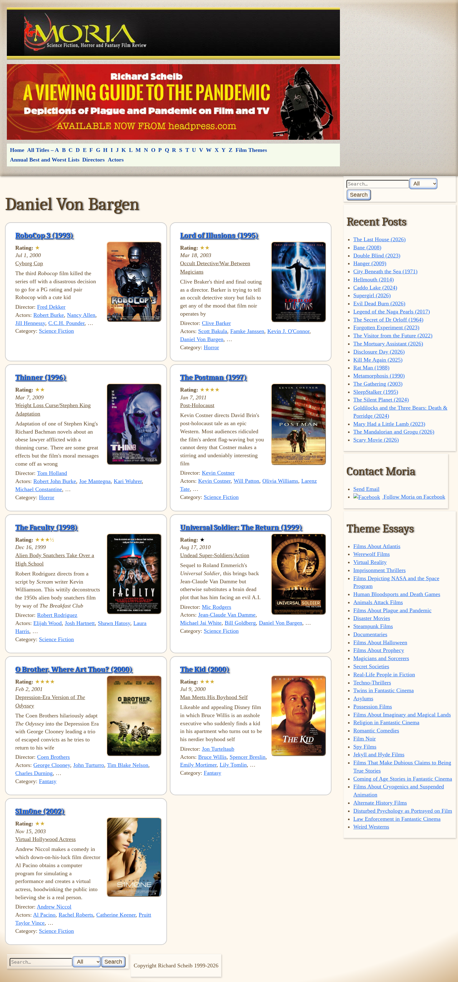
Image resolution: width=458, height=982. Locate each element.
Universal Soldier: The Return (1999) (241, 527)
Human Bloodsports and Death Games (396, 594)
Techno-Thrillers (372, 682)
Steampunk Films (373, 626)
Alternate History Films (380, 803)
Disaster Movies (371, 618)
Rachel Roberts (76, 915)
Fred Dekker (51, 307)
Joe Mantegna (95, 481)
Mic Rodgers (216, 607)
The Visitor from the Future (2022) (392, 335)
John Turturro (88, 765)
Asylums (363, 698)
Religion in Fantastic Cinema (386, 722)
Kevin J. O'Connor (288, 331)
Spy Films (364, 747)
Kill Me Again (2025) (378, 360)
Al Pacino (44, 915)
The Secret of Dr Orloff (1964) (388, 320)
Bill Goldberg (240, 623)
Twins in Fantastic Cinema (383, 690)
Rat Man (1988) (371, 367)
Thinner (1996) (40, 377)
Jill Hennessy (30, 323)
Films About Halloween (380, 642)
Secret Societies (371, 666)
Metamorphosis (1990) (379, 376)
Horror (211, 347)
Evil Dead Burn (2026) (379, 303)
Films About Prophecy (378, 650)
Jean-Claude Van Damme (226, 615)
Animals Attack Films (378, 602)
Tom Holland (52, 473)
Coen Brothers (53, 757)
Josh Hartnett (80, 623)
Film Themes (251, 150)
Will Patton (246, 481)
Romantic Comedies (376, 730)
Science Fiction (56, 331)
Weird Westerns (371, 827)
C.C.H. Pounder (66, 323)
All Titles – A (43, 150)
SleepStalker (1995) (375, 392)
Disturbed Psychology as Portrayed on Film (402, 811)
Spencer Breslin (247, 757)
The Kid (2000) (204, 669)
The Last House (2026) (379, 239)
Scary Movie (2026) (376, 440)
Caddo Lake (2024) (375, 287)
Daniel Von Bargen (201, 339)
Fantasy (47, 781)
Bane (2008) (367, 247)
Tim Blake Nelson (127, 765)
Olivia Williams (280, 481)
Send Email (366, 489)
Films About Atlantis (376, 546)
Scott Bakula (212, 331)
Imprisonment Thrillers (379, 570)
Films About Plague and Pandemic (392, 610)
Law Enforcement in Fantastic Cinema (397, 819)
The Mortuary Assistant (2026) (388, 344)
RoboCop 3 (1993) (44, 235)
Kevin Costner (218, 473)
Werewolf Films (371, 554)
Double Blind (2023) (376, 255)
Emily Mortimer (198, 765)
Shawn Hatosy (114, 623)
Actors (116, 160)
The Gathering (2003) (378, 384)
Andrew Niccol (54, 907)
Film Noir (364, 738)
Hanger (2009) (369, 263)
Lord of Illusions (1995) (219, 235)
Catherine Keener (116, 915)
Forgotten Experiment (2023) (386, 327)
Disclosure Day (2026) (379, 352)
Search (359, 194)
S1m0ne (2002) (39, 811)
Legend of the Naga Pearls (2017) (391, 311)
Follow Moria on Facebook (413, 497)
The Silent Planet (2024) (381, 400)
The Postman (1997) (213, 377)
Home (17, 150)
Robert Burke (48, 315)
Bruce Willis (212, 757)
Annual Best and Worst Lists (44, 160)
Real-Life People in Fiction (384, 674)
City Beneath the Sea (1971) (385, 271)
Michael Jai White (201, 623)
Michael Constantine (38, 489)
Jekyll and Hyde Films (378, 754)
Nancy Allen (81, 315)
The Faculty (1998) (46, 527)
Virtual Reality (370, 562)
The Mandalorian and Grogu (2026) (393, 432)
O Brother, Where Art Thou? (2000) (73, 669)
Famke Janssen (247, 331)
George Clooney (51, 765)
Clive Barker (216, 323)
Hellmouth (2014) (373, 279)
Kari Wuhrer (128, 481)
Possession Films (372, 706)
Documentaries (370, 634)
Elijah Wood (47, 623)
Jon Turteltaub (218, 749)
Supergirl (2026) (372, 295)
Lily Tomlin (233, 765)
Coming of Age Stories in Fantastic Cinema (402, 779)
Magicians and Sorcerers (381, 658)
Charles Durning (34, 773)
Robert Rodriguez (57, 615)
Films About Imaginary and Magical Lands (402, 715)
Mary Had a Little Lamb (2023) (389, 424)
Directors (93, 160)
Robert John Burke (54, 481)
